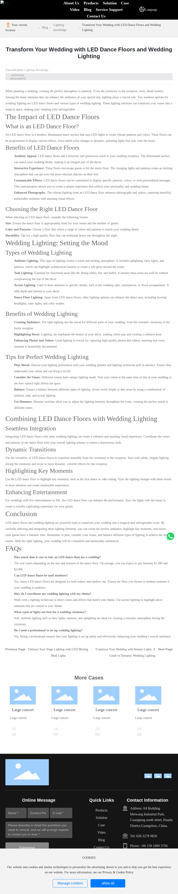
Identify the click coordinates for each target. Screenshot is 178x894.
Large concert (23, 710)
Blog (45, 27)
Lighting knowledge (60, 27)
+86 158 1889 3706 (154, 846)
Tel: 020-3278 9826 (143, 836)
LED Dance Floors (73, 117)
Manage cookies (70, 883)
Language (151, 9)
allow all (108, 883)
